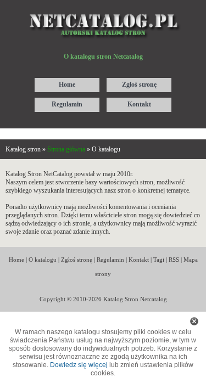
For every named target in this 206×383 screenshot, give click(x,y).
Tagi (158, 259)
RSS (174, 259)
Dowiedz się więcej (79, 365)
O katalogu (43, 259)
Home (16, 259)
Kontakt (139, 259)
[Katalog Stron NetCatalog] (103, 9)
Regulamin (110, 259)
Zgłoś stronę (76, 259)
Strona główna (66, 149)
